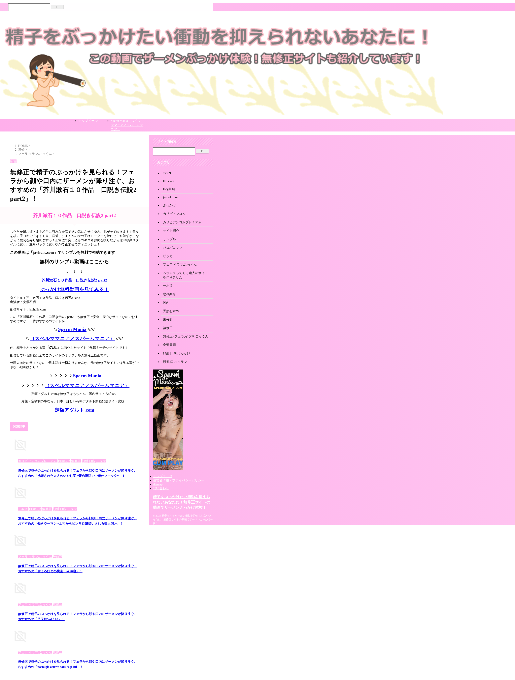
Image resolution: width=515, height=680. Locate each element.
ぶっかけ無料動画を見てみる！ (74, 289)
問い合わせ (161, 488)
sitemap (158, 484)
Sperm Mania (72, 329)
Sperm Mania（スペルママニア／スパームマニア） (127, 125)
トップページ (88, 120)
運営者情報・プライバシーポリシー (178, 480)
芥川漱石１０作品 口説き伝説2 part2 (74, 280)
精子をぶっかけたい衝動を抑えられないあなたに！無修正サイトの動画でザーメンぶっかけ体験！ (181, 502)
